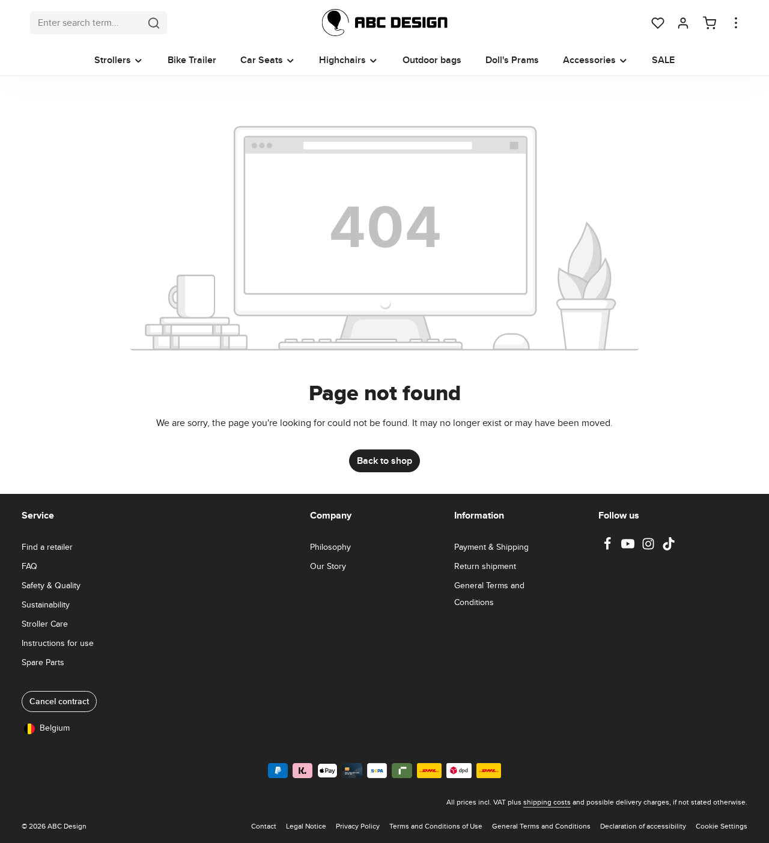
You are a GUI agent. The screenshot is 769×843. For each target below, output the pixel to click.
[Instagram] (649, 547)
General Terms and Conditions (489, 593)
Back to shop (384, 460)
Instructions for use (58, 643)
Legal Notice (306, 826)
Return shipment (485, 566)
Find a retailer (47, 547)
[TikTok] (668, 547)
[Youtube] (629, 547)
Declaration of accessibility (643, 826)
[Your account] (683, 22)
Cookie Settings (721, 826)
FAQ (29, 566)
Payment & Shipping (491, 547)
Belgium (55, 728)
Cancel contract (59, 701)
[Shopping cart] (709, 22)
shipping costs (547, 802)
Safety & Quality (51, 585)
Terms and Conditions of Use (435, 826)
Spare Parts (43, 662)
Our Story (328, 566)
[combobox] (86, 22)
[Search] (154, 22)
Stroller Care (45, 624)
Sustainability (46, 604)
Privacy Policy (358, 826)
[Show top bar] (736, 22)
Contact (263, 826)
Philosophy (330, 547)
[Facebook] (608, 547)
